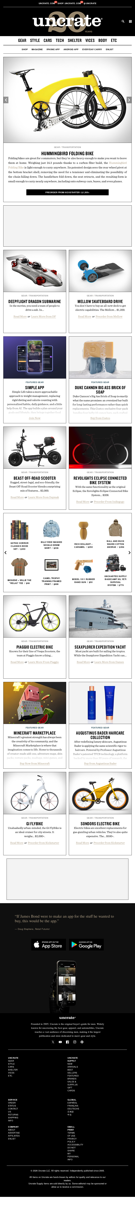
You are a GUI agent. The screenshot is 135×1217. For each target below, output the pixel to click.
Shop (25, 49)
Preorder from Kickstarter (43, 842)
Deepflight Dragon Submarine (34, 301)
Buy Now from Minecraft (35, 763)
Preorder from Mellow (109, 316)
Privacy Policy (72, 1140)
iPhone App (53, 49)
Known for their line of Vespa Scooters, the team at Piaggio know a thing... (34, 653)
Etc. (10, 1075)
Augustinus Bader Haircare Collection (100, 735)
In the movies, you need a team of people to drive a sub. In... (35, 307)
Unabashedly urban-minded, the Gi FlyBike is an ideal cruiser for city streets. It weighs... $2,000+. (34, 832)
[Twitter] (53, 1042)
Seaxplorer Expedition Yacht (100, 647)
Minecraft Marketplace (35, 733)
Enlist (109, 49)
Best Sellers (72, 1071)
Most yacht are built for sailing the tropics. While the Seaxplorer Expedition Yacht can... (100, 653)
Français (73, 1105)
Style (35, 40)
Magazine (37, 49)
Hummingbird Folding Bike (67, 153)
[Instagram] (74, 1042)
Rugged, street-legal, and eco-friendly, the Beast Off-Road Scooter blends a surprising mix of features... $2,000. (34, 486)
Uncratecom (47, 3)
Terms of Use (71, 1134)
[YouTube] (60, 1042)
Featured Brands (73, 1077)
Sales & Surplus (73, 1083)
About (11, 1129)
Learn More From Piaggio (43, 662)
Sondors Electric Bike (100, 823)
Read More (20, 316)
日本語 (71, 1111)
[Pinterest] (82, 1042)
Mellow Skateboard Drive (100, 301)
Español (72, 1102)
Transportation (71, 147)
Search (123, 21)
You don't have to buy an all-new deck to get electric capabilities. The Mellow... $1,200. (100, 307)
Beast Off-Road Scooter (35, 478)
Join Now (34, 418)
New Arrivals (73, 1065)
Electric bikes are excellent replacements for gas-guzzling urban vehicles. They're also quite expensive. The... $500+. (100, 832)
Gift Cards (71, 1089)
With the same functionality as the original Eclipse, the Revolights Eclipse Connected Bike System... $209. (100, 491)
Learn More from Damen (109, 662)
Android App (71, 49)
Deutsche (73, 1108)
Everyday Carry (92, 49)
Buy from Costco (100, 418)
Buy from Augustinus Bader (100, 763)
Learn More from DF (43, 316)
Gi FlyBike (34, 823)
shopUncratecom (69, 3)
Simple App (34, 387)
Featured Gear (35, 382)
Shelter (75, 40)
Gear (22, 40)
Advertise (14, 1132)
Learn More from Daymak (43, 497)
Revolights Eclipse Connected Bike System (100, 480)
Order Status (12, 1104)
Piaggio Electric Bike (34, 647)
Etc (114, 40)
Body (102, 40)
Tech (60, 40)
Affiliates (14, 1135)
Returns (13, 1114)
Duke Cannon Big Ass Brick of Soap (100, 390)
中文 (70, 1114)
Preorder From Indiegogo (109, 501)
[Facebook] (67, 1042)
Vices (90, 40)
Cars (48, 40)
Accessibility (75, 1144)
